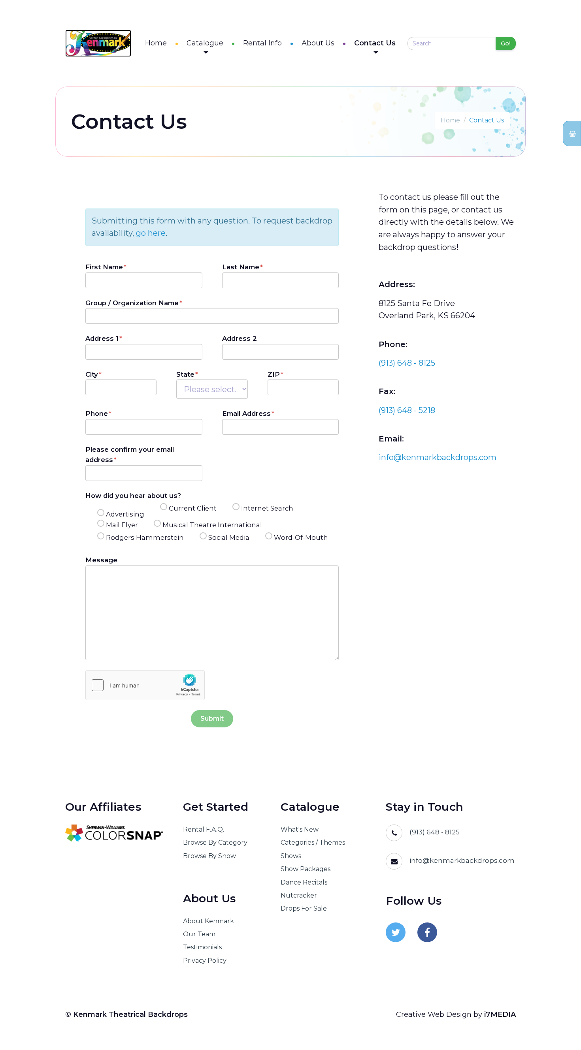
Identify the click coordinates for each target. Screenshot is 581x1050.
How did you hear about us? (133, 496)
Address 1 (102, 338)
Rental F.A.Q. (203, 829)
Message (101, 560)
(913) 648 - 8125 (407, 363)
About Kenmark (208, 921)
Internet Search (267, 508)
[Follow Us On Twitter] (396, 932)
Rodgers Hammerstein (145, 537)
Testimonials (202, 947)
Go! (506, 43)
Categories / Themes (313, 842)
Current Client (193, 508)
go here (151, 233)
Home (156, 43)
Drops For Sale (304, 908)
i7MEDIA (500, 1014)
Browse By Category (215, 842)
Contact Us (375, 43)
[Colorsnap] (114, 833)
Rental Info (262, 43)
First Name (104, 267)
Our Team (199, 934)
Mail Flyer (122, 525)
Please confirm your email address (129, 454)
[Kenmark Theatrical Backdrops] (98, 43)
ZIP (274, 374)
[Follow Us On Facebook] (427, 932)
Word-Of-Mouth (301, 537)
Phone (96, 413)
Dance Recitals (304, 882)
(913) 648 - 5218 (407, 410)
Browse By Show (209, 856)
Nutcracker (299, 895)
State (185, 374)
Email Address (246, 413)
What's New (300, 829)
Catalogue (205, 43)
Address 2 (239, 338)
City (91, 374)
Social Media (228, 537)
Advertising (125, 514)
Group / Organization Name (132, 303)
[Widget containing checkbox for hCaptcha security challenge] (145, 685)
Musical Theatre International (212, 525)
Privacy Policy (204, 960)
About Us (318, 43)
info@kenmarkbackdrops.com (437, 457)
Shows (291, 856)
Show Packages (305, 869)
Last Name (240, 267)
